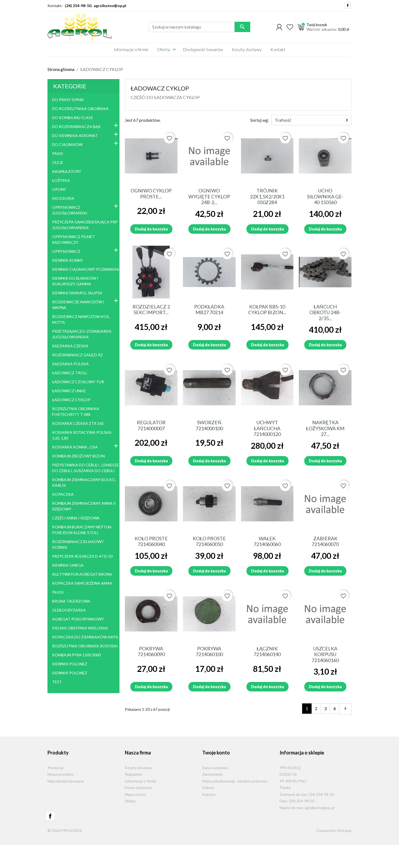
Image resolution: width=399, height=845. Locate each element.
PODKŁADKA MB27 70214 (209, 310)
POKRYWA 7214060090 (151, 651)
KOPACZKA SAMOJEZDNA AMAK (82, 583)
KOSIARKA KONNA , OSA (75, 447)
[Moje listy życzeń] (289, 27)
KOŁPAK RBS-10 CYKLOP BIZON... (267, 310)
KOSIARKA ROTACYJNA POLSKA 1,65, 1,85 (82, 435)
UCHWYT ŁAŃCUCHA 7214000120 (267, 428)
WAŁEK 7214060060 (267, 541)
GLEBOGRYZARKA (69, 610)
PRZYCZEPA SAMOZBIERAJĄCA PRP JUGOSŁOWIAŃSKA (85, 225)
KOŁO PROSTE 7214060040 (151, 541)
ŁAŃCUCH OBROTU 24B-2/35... (325, 312)
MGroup (344, 830)
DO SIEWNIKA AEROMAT (75, 135)
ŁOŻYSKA (61, 180)
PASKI (57, 153)
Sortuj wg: (259, 120)
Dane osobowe (215, 767)
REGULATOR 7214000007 (151, 425)
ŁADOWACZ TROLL (69, 372)
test (57, 681)
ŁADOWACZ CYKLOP (71, 399)
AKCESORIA (63, 198)
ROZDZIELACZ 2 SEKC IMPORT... (151, 310)
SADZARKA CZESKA (70, 346)
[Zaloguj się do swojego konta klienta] (279, 27)
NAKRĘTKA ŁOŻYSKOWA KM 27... (325, 428)
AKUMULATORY (66, 171)
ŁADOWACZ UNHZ (69, 390)
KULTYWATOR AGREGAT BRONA (82, 574)
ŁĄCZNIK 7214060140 (267, 651)
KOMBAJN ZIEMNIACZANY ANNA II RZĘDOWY (84, 506)
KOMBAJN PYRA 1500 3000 (76, 655)
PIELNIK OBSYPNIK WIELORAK (80, 628)
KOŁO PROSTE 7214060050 (209, 541)
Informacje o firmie (140, 781)
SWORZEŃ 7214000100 (209, 425)
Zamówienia (212, 774)
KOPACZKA (63, 494)
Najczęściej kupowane (65, 781)
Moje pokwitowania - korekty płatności (235, 781)
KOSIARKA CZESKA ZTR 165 (78, 423)
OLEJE (57, 162)
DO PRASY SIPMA (68, 99)
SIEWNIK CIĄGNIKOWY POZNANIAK (85, 269)
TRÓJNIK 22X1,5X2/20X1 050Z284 (267, 196)
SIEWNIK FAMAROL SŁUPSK (77, 293)
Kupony (209, 794)
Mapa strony (135, 794)
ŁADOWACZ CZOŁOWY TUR (78, 381)
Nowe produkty (60, 774)
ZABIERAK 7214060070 (325, 541)
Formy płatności (138, 787)
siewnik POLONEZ (69, 664)
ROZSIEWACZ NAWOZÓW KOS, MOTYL (81, 319)
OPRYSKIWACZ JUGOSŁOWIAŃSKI (69, 210)
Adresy (208, 787)
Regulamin (133, 774)
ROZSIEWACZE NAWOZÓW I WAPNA (78, 305)
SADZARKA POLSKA (70, 363)
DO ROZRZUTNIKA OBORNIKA (80, 108)
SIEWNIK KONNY (67, 260)
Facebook (347, 5)
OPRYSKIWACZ (66, 251)
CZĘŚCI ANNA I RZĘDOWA (76, 518)
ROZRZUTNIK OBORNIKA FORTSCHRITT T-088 (75, 411)
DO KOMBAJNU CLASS (72, 117)
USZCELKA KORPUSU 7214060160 (325, 654)
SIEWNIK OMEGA (68, 565)
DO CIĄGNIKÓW (67, 144)
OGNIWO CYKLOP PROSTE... (151, 193)
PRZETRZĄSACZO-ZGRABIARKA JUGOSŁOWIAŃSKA (82, 334)
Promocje (55, 767)
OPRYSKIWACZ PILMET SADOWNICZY (73, 239)
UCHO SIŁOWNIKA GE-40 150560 (325, 196)
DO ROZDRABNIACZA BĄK (76, 126)
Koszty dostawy (138, 767)
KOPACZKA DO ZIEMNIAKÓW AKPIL (85, 637)
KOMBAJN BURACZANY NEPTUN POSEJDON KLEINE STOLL (81, 530)
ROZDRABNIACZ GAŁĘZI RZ (77, 355)
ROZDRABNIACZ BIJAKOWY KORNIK (78, 544)
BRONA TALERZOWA (71, 601)
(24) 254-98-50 (78, 5)
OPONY (59, 189)
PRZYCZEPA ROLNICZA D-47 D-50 (82, 556)
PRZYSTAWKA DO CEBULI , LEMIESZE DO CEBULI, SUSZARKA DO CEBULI (85, 468)
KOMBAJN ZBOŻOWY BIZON (78, 456)
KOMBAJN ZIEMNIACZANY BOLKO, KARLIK (84, 482)
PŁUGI (58, 592)
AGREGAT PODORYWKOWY (78, 619)
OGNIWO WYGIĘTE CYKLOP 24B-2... (209, 196)
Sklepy (130, 801)
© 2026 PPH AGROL (65, 830)
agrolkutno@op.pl (110, 5)
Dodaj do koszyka (151, 229)
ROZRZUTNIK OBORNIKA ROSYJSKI (85, 646)
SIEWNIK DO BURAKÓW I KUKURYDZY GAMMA (75, 281)
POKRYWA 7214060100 (209, 651)
